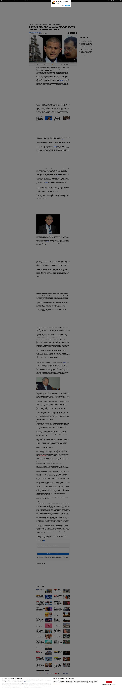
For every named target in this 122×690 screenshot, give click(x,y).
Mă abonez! (67, 5)
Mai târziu (62, 5)
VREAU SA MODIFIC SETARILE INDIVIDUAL (109, 684)
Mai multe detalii (26, 681)
